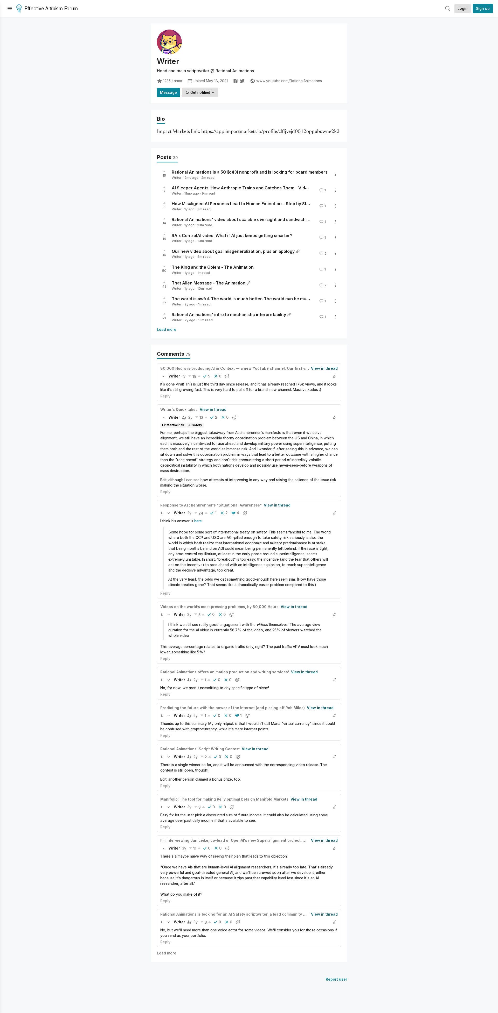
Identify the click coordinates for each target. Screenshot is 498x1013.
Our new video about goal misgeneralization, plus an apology (233, 251)
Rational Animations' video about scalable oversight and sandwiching (242, 219)
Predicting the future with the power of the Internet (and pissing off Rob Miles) (232, 707)
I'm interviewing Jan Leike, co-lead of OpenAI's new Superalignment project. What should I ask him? (252, 840)
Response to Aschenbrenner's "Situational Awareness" (211, 505)
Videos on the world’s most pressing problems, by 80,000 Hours (219, 606)
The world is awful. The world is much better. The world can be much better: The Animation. (265, 298)
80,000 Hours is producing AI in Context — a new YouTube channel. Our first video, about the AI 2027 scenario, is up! (268, 368)
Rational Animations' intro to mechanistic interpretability (229, 314)
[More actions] (335, 174)
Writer (177, 177)
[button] (163, 376)
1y (183, 376)
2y (190, 417)
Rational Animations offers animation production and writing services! (224, 672)
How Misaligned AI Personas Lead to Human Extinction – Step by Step (242, 203)
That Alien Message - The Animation (208, 283)
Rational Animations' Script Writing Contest (200, 749)
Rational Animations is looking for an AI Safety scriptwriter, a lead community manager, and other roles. (255, 914)
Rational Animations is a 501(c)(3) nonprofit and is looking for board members (250, 172)
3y (189, 807)
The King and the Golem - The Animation (213, 267)
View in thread (324, 368)
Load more (166, 329)
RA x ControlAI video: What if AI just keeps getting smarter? (232, 235)
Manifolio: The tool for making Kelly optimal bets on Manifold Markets (224, 799)
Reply (165, 396)
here (198, 521)
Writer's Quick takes (179, 409)
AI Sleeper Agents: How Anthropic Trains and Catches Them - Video (241, 187)
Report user (336, 979)
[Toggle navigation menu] (10, 8)
